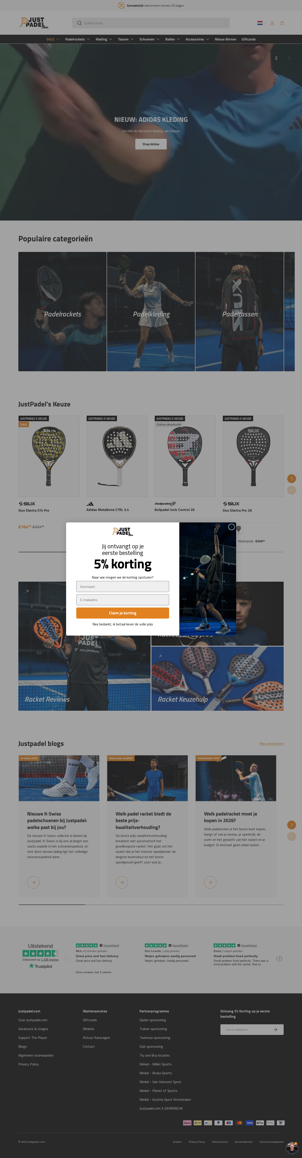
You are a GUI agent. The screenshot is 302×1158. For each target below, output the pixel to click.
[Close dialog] (231, 527)
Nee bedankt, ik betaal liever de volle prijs (122, 624)
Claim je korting (122, 613)
